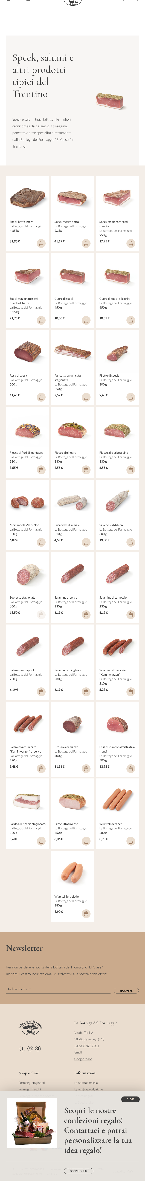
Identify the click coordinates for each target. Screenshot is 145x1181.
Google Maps (83, 1059)
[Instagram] (30, 1048)
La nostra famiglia (86, 1083)
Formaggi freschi (30, 1089)
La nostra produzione (88, 1089)
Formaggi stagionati (32, 1083)
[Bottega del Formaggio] (30, 1027)
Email (78, 1052)
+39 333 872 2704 (86, 1046)
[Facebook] (22, 1048)
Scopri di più (78, 1170)
